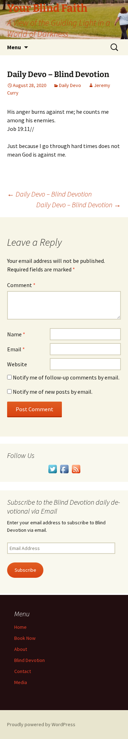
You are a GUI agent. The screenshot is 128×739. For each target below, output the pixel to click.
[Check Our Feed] (76, 468)
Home (20, 627)
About (20, 649)
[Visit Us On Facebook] (64, 468)
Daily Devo (70, 85)
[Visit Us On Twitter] (52, 468)
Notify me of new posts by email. (52, 391)
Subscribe (25, 570)
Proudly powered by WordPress (41, 724)
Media (20, 682)
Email (16, 349)
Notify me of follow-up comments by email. (66, 377)
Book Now (25, 638)
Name (16, 334)
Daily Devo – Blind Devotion (49, 193)
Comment (21, 285)
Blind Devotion (29, 660)
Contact (22, 671)
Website (17, 364)
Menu (14, 47)
